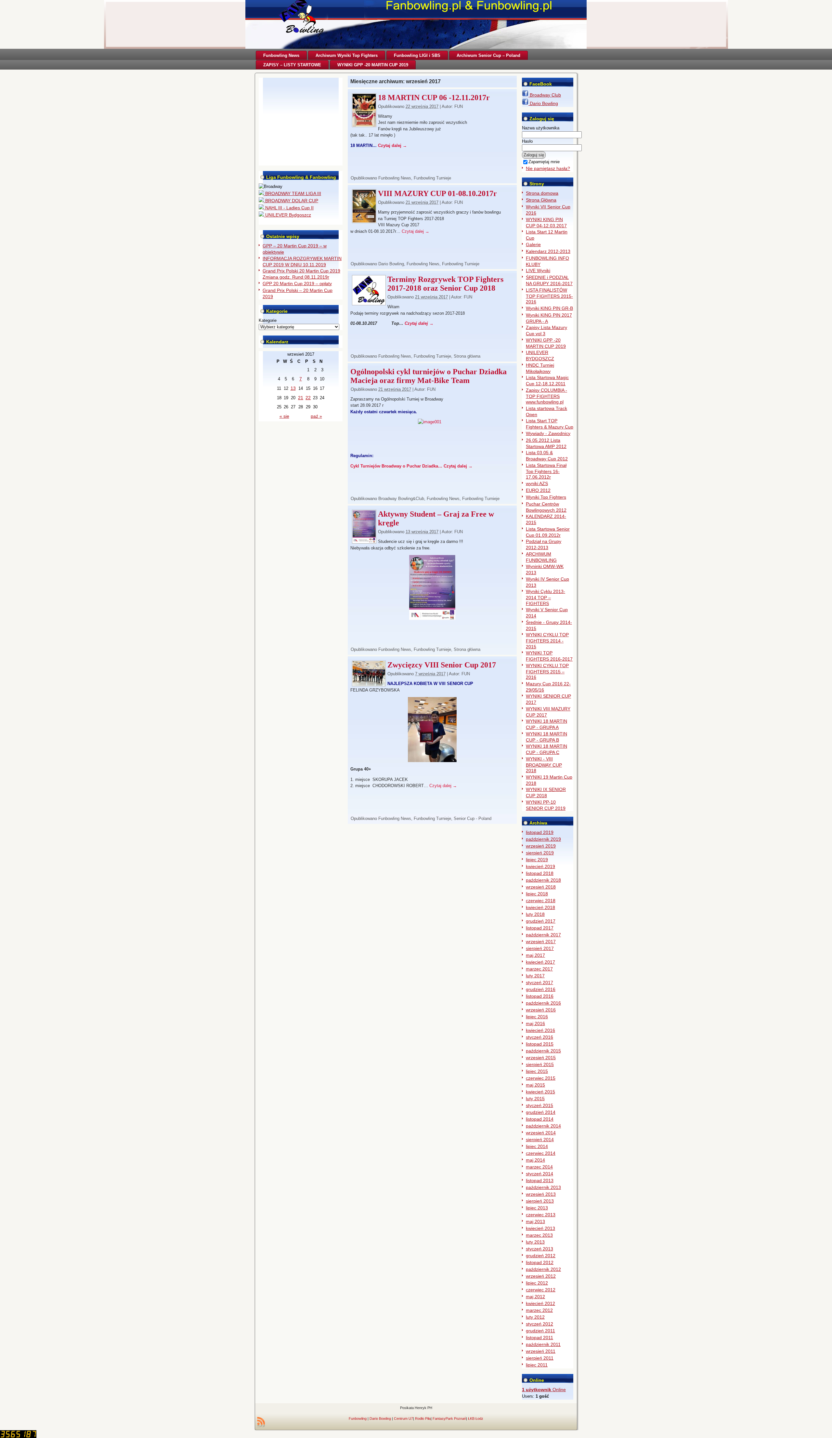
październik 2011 (543, 1344)
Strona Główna (541, 200)
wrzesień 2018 (541, 887)
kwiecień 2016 (540, 1030)
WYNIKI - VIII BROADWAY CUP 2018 (544, 764)
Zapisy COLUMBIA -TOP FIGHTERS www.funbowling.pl (546, 396)
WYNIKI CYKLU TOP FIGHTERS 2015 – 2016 (547, 671)
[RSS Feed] (261, 1422)
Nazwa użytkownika (540, 127)
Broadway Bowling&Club (401, 498)
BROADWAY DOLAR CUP (291, 200)
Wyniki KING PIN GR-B (549, 308)
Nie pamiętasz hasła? (548, 168)
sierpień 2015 (540, 1064)
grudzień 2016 (540, 989)
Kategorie (268, 320)
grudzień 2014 (540, 1112)
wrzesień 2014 (541, 1132)
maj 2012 (535, 1296)
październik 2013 (543, 1187)
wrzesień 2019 (541, 846)
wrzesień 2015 (541, 1057)
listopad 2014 (539, 1119)
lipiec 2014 (537, 1146)
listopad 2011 (539, 1337)
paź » (316, 416)
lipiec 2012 (537, 1283)
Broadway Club (544, 95)
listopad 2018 (539, 873)
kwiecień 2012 (540, 1303)
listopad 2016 (539, 996)
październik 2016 (543, 1003)
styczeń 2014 (539, 1173)
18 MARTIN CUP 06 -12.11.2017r (434, 97)
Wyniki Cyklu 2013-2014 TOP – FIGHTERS (545, 597)
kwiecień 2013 (540, 1228)
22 (308, 397)
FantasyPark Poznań (449, 1418)
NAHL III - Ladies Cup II (289, 207)
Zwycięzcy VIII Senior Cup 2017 (441, 665)
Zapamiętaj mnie (544, 161)
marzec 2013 (539, 1235)
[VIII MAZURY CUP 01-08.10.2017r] (364, 220)
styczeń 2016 (539, 1037)
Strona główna (467, 356)
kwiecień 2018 (540, 907)
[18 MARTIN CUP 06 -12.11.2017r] (364, 125)
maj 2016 (535, 1023)
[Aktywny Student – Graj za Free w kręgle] (364, 541)
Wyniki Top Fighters (546, 497)
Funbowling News (394, 178)
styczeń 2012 (539, 1323)
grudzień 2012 (540, 1255)
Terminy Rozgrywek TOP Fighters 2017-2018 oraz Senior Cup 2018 (445, 283)
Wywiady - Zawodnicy (548, 433)
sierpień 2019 (540, 852)
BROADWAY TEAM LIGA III (292, 193)
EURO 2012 (538, 490)
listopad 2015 (539, 1044)
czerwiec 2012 (540, 1289)
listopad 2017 (539, 927)
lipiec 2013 (537, 1207)
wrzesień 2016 (541, 1009)
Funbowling (358, 1418)
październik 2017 (543, 934)
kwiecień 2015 (540, 1091)
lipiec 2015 (537, 1071)
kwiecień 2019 (540, 866)
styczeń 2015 (539, 1105)
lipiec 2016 (537, 1016)
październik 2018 (543, 880)
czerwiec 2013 (540, 1214)
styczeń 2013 (539, 1248)
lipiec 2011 (537, 1364)
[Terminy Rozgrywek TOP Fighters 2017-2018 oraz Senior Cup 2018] (369, 303)
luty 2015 (535, 1098)
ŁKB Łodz (475, 1418)
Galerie (533, 244)
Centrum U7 (403, 1418)
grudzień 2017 (540, 921)
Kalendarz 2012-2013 (548, 251)
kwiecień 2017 (540, 962)
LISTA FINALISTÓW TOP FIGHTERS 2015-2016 (549, 296)
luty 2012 (535, 1317)
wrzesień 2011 (540, 1351)
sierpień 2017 (540, 948)
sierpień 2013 (540, 1201)
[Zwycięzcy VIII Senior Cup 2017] (369, 684)
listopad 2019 (539, 832)
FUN (458, 106)
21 (300, 397)
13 (293, 388)
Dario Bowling (391, 263)
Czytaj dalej (392, 145)
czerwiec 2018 (540, 900)
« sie (284, 416)
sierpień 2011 (539, 1358)
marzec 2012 (539, 1310)
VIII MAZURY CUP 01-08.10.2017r (437, 193)
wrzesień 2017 (541, 941)
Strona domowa (542, 193)
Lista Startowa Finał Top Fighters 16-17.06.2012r (546, 471)
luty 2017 (535, 975)
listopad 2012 (539, 1262)
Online (544, 1389)
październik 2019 (543, 839)
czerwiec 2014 (540, 1153)
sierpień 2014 (540, 1139)
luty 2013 (535, 1242)
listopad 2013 (539, 1180)
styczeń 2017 (539, 982)
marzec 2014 (539, 1166)
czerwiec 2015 (540, 1078)
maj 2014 (535, 1160)
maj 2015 (535, 1085)
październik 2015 (543, 1050)
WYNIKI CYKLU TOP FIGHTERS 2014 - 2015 (547, 640)
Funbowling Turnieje (432, 178)
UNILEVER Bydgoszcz (287, 215)
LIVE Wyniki (538, 270)
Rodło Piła (423, 1418)
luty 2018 (535, 914)
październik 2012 (543, 1269)
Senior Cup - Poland (472, 818)
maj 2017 (535, 955)
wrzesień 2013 (541, 1194)
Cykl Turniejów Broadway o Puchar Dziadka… (397, 466)
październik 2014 (543, 1125)
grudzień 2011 (540, 1330)
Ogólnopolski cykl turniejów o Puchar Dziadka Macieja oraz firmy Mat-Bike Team (428, 376)
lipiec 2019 (537, 859)
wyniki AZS (537, 483)
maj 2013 (535, 1221)
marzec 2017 (539, 968)
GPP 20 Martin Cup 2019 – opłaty (297, 283)
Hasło (527, 141)
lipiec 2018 (537, 893)
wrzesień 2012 (541, 1276)
